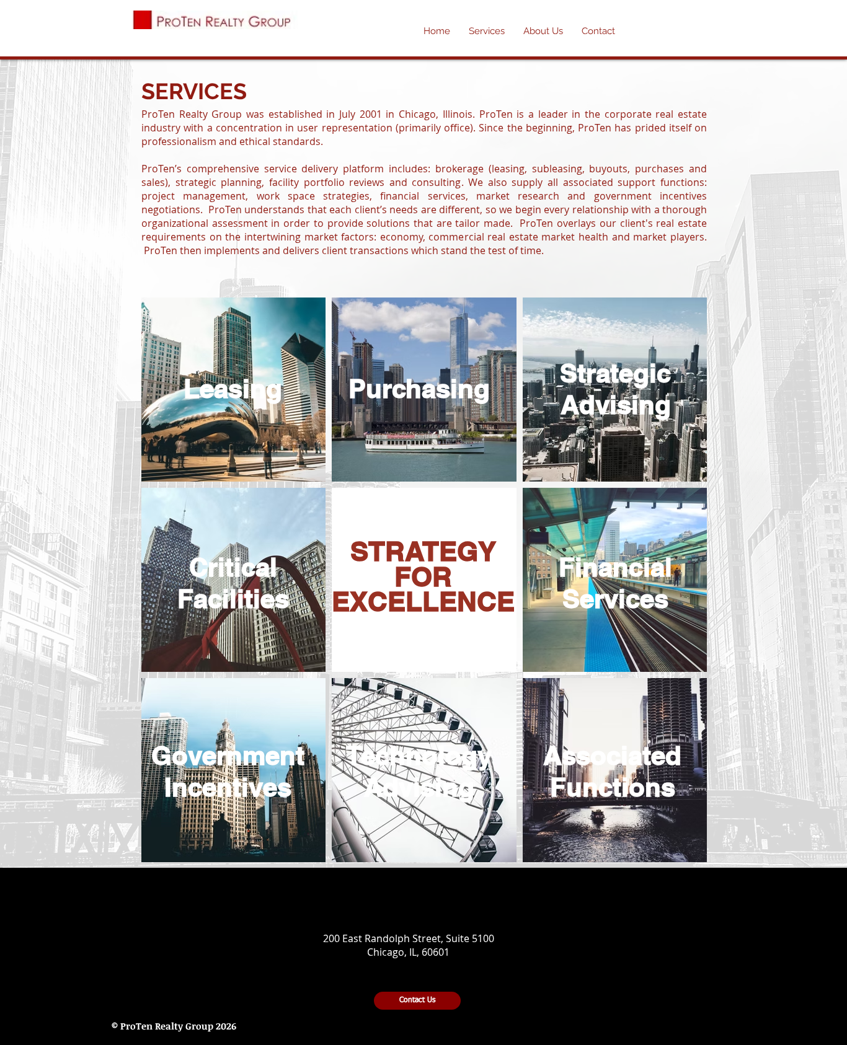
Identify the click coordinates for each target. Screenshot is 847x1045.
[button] (543, 31)
